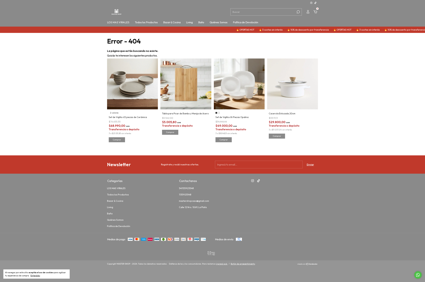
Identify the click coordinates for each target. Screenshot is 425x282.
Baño (201, 22)
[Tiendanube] (307, 264)
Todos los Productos (146, 22)
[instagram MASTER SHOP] (311, 2)
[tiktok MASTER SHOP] (315, 2)
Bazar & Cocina (172, 22)
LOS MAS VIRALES (118, 22)
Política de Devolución (245, 22)
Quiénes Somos (218, 22)
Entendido (35, 275)
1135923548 (185, 194)
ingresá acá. (222, 264)
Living (189, 22)
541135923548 (186, 188)
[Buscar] (298, 12)
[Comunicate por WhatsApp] (418, 275)
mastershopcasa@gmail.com (194, 200)
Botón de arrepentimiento (243, 264)
